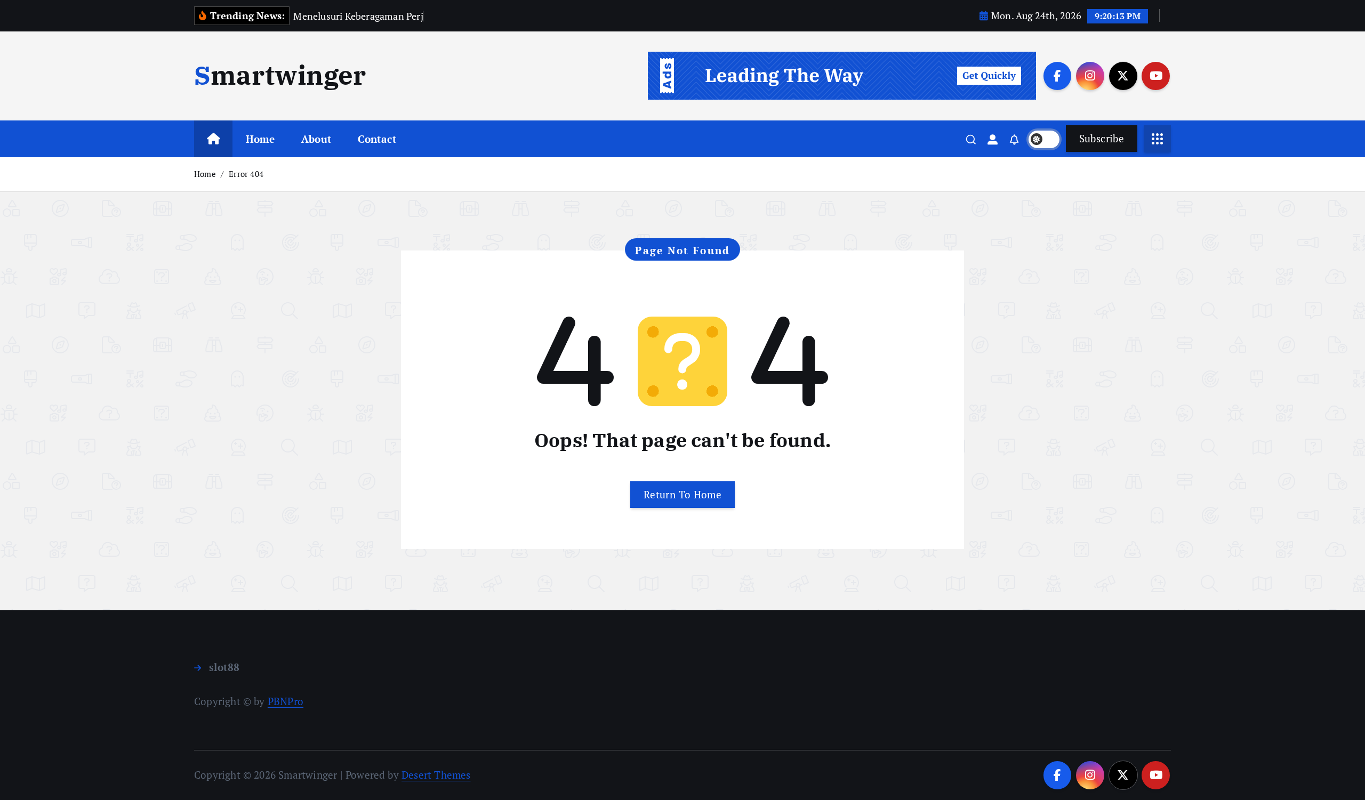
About (316, 139)
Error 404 (246, 173)
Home (260, 139)
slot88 (224, 667)
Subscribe (1101, 138)
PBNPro (285, 701)
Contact (377, 139)
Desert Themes (436, 774)
